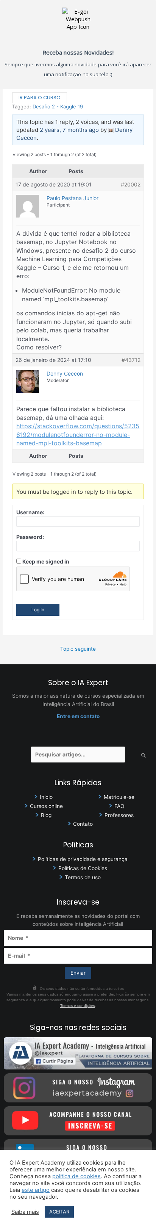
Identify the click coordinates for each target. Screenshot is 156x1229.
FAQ (119, 806)
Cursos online (46, 806)
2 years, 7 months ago (69, 129)
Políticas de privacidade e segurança (83, 859)
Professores (119, 815)
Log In (37, 609)
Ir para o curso (40, 97)
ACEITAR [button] (59, 1212)
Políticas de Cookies (82, 868)
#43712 (131, 360)
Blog (46, 815)
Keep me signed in (45, 561)
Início (46, 797)
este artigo (36, 1190)
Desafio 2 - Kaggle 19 (58, 106)
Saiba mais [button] (25, 1212)
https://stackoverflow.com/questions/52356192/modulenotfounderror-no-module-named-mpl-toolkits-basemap (77, 434)
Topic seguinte (78, 649)
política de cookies (76, 1176)
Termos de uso (83, 877)
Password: (30, 537)
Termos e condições (77, 1006)
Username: (30, 512)
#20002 (130, 184)
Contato (83, 824)
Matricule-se (119, 797)
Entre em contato (78, 716)
